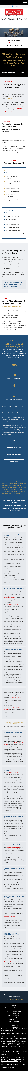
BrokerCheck (10, 1030)
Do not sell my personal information (16, 1064)
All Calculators (14, 1027)
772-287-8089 (15, 25)
